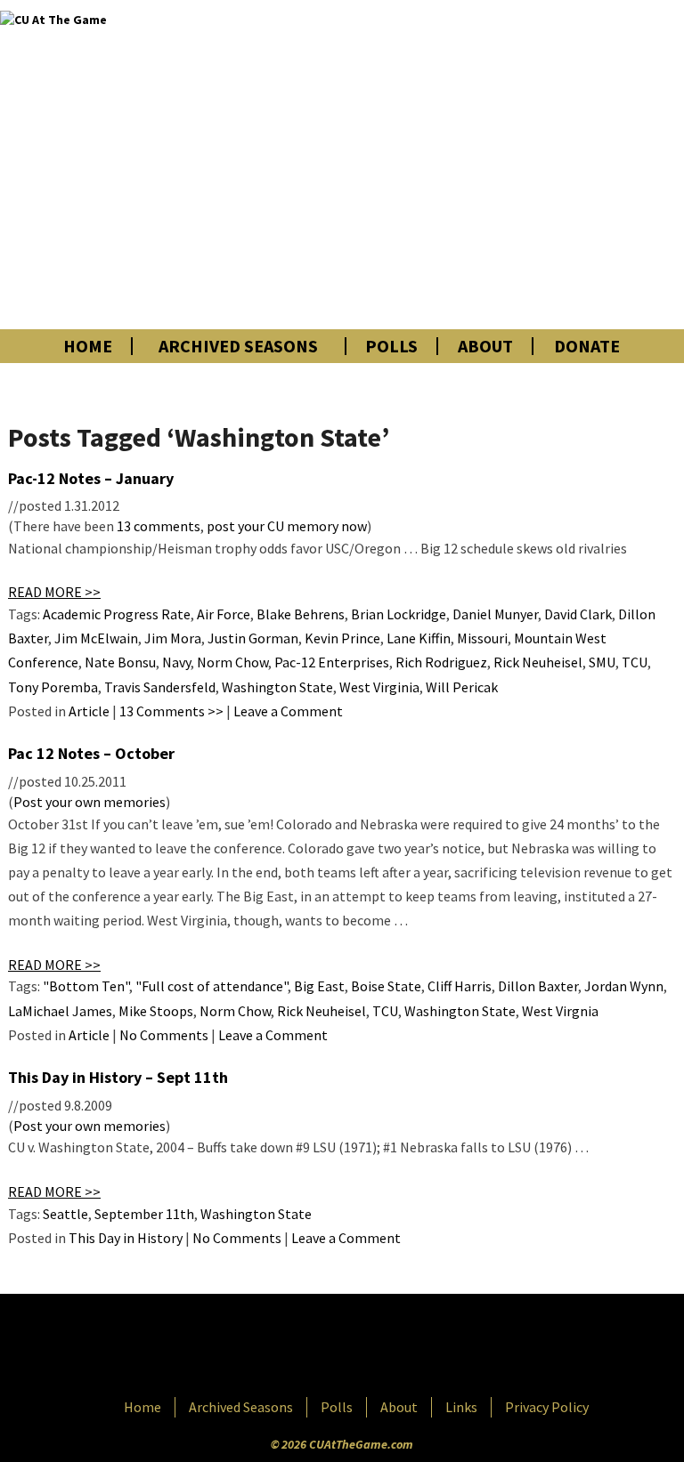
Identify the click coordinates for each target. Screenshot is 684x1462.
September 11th (144, 1214)
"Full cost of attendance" (211, 986)
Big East (319, 986)
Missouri (482, 638)
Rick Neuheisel (537, 662)
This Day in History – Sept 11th (118, 1077)
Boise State (386, 986)
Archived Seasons (238, 346)
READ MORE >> (54, 592)
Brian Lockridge (398, 614)
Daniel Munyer (495, 614)
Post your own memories (89, 802)
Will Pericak (462, 687)
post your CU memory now (287, 526)
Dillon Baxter (538, 986)
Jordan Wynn (624, 986)
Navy (176, 662)
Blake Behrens (300, 614)
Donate (587, 346)
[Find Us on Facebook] (302, 1347)
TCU (634, 662)
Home (87, 346)
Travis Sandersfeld (160, 687)
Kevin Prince (342, 638)
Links (461, 1407)
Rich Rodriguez (441, 662)
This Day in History (126, 1238)
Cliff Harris (460, 986)
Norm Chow (232, 662)
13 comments (158, 526)
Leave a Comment (288, 711)
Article (89, 711)
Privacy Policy (547, 1407)
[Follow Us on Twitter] (380, 1347)
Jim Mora (172, 638)
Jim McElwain (96, 638)
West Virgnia (560, 1011)
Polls (391, 346)
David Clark (578, 614)
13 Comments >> (171, 711)
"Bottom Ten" (86, 986)
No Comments (163, 1035)
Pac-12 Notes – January (91, 478)
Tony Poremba (53, 687)
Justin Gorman (253, 638)
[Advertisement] (479, 164)
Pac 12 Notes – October (91, 753)
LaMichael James (60, 1011)
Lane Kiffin (419, 638)
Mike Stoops (155, 1011)
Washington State (277, 687)
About (485, 346)
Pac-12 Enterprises (331, 662)
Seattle (65, 1214)
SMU (602, 662)
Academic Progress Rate (117, 614)
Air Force (223, 614)
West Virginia (379, 687)
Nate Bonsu (120, 662)
